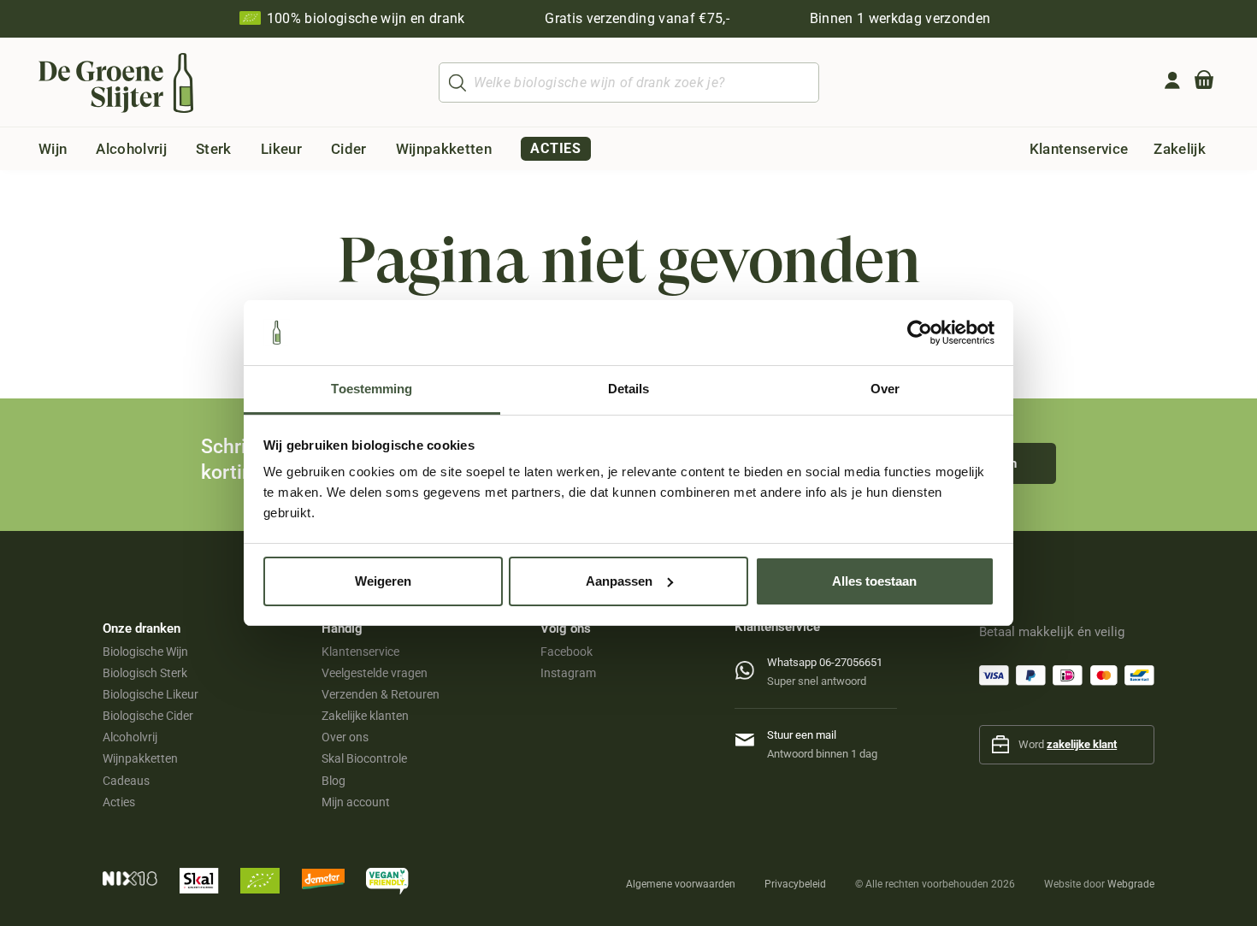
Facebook (566, 651)
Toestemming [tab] (371, 388)
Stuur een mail (801, 734)
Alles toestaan (874, 581)
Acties (119, 802)
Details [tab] (629, 388)
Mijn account (356, 802)
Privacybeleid (795, 884)
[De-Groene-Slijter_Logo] (115, 83)
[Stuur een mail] (751, 736)
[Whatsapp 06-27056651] (751, 666)
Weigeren (383, 581)
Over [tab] (885, 388)
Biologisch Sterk (145, 673)
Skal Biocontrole (364, 758)
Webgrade (1130, 884)
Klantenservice (360, 651)
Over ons (345, 737)
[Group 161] (1172, 80)
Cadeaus (126, 780)
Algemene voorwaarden (680, 884)
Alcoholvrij (130, 737)
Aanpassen (619, 581)
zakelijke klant (1082, 744)
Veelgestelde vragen (375, 673)
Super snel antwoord (816, 681)
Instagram (568, 673)
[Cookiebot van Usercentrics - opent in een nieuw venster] (919, 332)
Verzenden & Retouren (381, 694)
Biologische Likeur (150, 694)
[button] (80, 148)
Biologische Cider (148, 716)
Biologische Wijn (145, 651)
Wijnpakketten (140, 758)
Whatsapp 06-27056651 (824, 662)
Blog (333, 780)
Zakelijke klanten (365, 716)
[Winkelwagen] (1204, 83)
